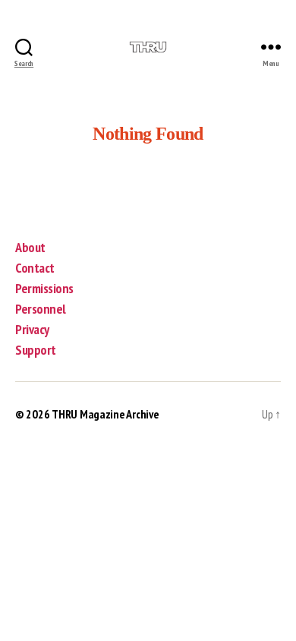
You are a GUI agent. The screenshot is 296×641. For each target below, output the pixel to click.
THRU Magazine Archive (105, 414)
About (30, 247)
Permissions (44, 288)
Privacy (32, 329)
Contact (35, 267)
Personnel (40, 308)
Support (35, 349)
